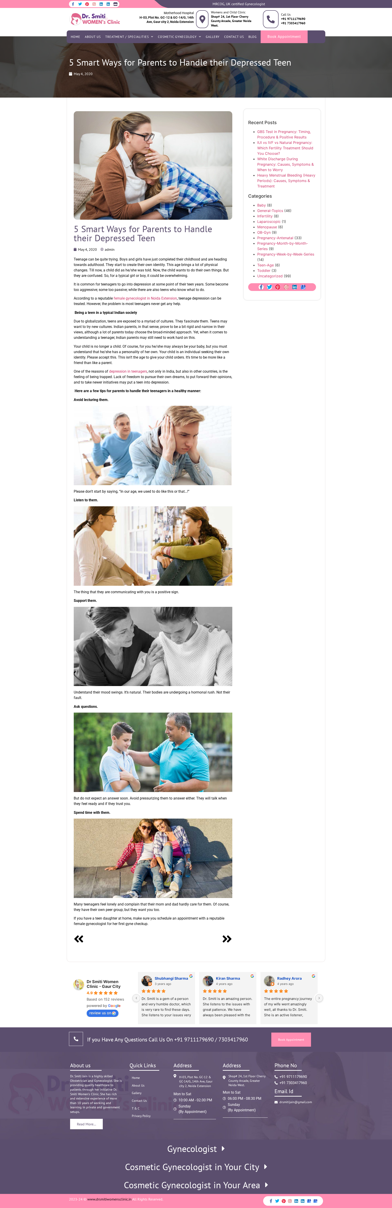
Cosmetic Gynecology (177, 37)
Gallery (213, 37)
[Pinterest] (87, 4)
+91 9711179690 (194, 1039)
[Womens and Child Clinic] (202, 19)
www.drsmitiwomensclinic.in (109, 1199)
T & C (136, 1108)
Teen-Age (265, 265)
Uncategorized (270, 276)
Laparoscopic (269, 221)
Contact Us (234, 37)
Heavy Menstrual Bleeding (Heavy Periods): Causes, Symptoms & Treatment (286, 180)
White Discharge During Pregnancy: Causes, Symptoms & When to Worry (285, 164)
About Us (93, 37)
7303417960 (232, 1039)
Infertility (265, 216)
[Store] (115, 4)
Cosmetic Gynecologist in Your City (192, 1166)
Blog (252, 37)
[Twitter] (80, 4)
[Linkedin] (101, 4)
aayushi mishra (290, 978)
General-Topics (270, 210)
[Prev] (113, 939)
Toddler (263, 270)
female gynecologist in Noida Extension (145, 298)
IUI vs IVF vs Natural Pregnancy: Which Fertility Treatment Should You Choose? (285, 148)
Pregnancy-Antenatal (275, 238)
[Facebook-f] (73, 4)
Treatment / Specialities (127, 37)
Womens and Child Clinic (228, 12)
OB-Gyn (264, 232)
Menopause (267, 227)
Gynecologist (192, 1148)
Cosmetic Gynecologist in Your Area (192, 1184)
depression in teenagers (128, 371)
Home (75, 37)
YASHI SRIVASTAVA (172, 978)
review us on (100, 1013)
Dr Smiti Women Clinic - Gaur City (104, 984)
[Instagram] (94, 4)
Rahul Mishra (227, 978)
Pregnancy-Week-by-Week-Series (285, 254)
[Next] (192, 939)
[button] (196, 1148)
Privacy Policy (141, 1116)
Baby (261, 205)
